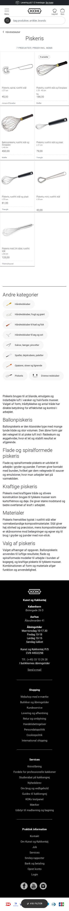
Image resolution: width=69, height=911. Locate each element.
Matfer (38, 103)
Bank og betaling (34, 863)
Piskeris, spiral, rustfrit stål (14, 89)
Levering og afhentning (34, 713)
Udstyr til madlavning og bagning (34, 810)
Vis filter (35, 903)
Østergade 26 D (34, 610)
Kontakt (34, 836)
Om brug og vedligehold (34, 788)
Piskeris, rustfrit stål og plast (49, 143)
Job (34, 847)
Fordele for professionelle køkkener (34, 772)
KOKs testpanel (34, 799)
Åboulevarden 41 (34, 620)
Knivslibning (34, 766)
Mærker (34, 804)
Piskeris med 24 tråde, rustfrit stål (16, 251)
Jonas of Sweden (9, 103)
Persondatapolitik (34, 729)
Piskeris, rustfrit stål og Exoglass (51, 89)
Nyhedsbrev (34, 782)
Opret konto (35, 869)
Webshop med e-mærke (34, 696)
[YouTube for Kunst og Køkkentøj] (34, 885)
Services (35, 852)
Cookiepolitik (34, 735)
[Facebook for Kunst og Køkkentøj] (24, 885)
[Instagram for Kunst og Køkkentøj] (43, 885)
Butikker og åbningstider (34, 702)
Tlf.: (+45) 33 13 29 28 (34, 659)
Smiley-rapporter (34, 858)
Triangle (39, 157)
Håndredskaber (12, 32)
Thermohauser (7, 264)
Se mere (49, 2)
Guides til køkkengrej (34, 793)
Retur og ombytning (34, 718)
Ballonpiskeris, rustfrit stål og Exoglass (15, 145)
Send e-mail (34, 669)
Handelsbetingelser (34, 724)
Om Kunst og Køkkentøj (34, 841)
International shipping (34, 740)
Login (34, 874)
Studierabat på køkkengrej (34, 777)
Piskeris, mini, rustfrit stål (48, 198)
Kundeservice (34, 707)
